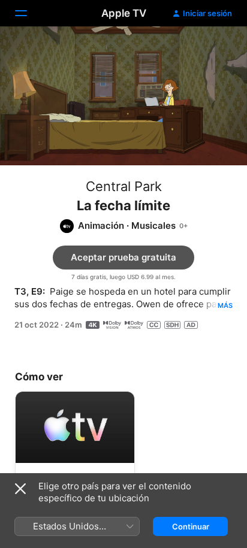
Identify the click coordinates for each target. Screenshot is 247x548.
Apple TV (123, 13)
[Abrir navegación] (28, 13)
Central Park (124, 186)
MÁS (225, 305)
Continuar (190, 526)
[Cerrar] (20, 488)
